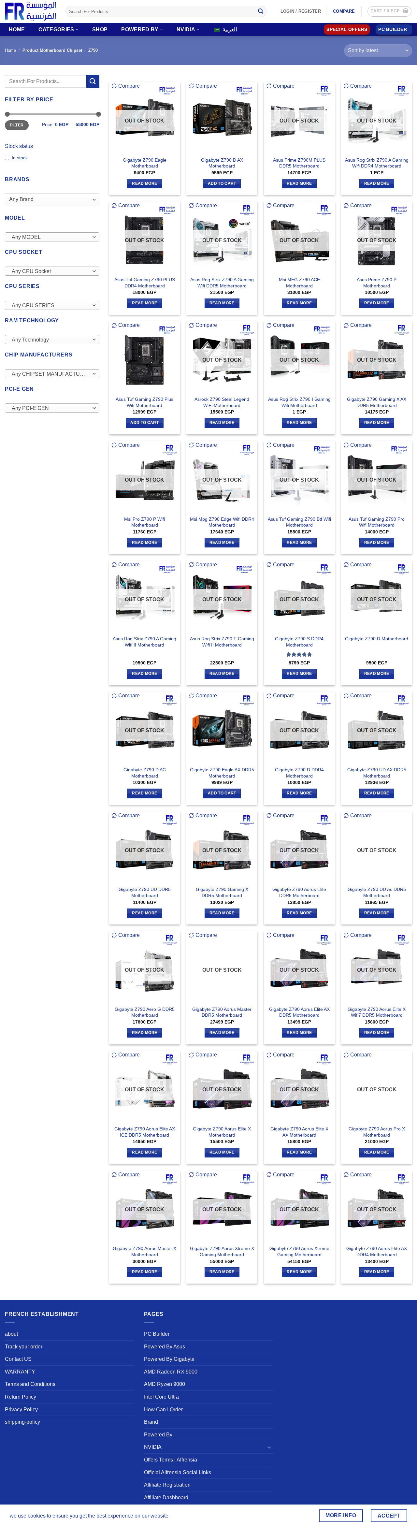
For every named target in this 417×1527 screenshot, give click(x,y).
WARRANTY (20, 1371)
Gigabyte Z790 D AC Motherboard (144, 772)
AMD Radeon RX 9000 (170, 1371)
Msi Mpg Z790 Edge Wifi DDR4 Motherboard (222, 522)
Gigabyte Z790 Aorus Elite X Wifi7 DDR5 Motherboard (377, 1012)
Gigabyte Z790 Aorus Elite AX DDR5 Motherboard (299, 1012)
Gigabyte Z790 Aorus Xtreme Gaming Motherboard (299, 1251)
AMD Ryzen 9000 (164, 1384)
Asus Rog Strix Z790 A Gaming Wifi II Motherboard (144, 641)
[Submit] (260, 11)
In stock (20, 157)
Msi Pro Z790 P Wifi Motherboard (144, 522)
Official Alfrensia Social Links (177, 1472)
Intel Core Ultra (161, 1397)
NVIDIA (186, 29)
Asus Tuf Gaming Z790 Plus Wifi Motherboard (144, 402)
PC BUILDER (392, 29)
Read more (144, 183)
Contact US (18, 1359)
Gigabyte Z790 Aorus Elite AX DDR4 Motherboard (376, 1251)
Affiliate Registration (167, 1485)
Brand (151, 1422)
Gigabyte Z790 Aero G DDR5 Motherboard (145, 1012)
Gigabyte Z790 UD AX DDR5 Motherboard (376, 772)
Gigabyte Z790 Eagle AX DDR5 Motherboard (222, 772)
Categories (56, 29)
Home (17, 29)
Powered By (139, 29)
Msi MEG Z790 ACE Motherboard (299, 282)
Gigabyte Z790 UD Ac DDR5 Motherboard (377, 892)
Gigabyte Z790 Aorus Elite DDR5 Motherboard (299, 892)
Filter (16, 125)
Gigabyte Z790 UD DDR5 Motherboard (145, 892)
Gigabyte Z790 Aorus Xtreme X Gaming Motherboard (222, 1251)
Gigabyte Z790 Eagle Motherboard (144, 163)
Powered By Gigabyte (169, 1359)
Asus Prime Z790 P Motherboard (376, 282)
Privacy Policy (21, 1409)
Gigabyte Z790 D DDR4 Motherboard (299, 772)
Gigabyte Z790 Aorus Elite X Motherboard (222, 1132)
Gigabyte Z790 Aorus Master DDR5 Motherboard (222, 1012)
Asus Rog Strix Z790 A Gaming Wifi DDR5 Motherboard (222, 282)
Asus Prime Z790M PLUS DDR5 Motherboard (299, 163)
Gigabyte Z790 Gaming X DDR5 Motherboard (222, 892)
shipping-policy (22, 1422)
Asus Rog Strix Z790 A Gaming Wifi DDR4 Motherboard (377, 163)
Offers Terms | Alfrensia (170, 1459)
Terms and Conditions (30, 1384)
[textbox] (50, 237)
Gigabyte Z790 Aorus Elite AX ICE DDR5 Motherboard (144, 1132)
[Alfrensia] (30, 11)
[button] (389, 11)
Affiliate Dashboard (166, 1497)
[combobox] (52, 236)
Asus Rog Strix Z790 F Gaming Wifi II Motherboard (222, 641)
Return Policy (20, 1397)
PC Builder (156, 1334)
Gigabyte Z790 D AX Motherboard (222, 163)
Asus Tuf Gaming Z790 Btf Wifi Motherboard (299, 522)
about (11, 1334)
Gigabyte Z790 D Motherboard (376, 638)
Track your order (23, 1346)
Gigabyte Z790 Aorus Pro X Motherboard (377, 1132)
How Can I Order (163, 1409)
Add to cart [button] (222, 183)
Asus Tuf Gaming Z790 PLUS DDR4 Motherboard (144, 282)
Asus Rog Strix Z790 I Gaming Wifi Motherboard (299, 402)
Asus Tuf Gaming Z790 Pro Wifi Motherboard (377, 522)
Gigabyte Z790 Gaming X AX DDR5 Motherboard (376, 402)
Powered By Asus (164, 1346)
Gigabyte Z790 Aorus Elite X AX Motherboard (299, 1132)
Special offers (346, 29)
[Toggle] (269, 1447)
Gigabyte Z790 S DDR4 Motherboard (299, 641)
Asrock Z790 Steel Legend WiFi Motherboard (221, 402)
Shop (100, 29)
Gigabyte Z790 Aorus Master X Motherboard (144, 1251)
